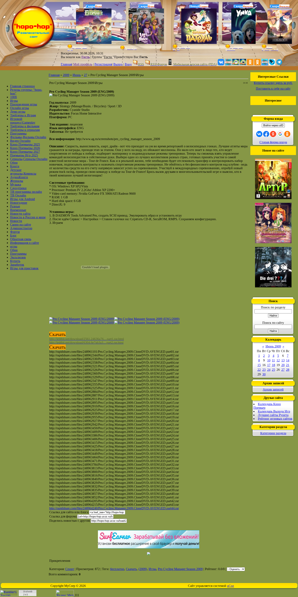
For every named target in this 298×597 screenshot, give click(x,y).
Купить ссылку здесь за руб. (273, 83)
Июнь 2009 (273, 346)
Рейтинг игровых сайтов (275, 418)
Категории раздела (273, 433)
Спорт (69, 569)
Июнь (77, 75)
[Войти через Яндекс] (273, 134)
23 (264, 369)
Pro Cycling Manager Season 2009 (180, 569)
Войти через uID (273, 125)
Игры (152, 569)
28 (287, 369)
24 (268, 369)
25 (273, 369)
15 (259, 365)
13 (283, 360)
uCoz (230, 585)
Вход (128, 64)
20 (283, 365)
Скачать (131, 569)
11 (273, 360)
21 (287, 365)
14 (287, 360)
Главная (66, 64)
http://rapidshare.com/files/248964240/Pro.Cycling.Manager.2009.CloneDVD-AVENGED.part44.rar (114, 508)
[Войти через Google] (280, 134)
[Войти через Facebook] (266, 134)
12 (278, 360)
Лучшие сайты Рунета (273, 415)
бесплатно (117, 569)
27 (85, 75)
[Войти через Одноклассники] (287, 134)
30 (264, 374)
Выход (117, 64)
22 (259, 369)
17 (268, 365)
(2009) (142, 569)
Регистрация (103, 64)
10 (268, 360)
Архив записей (273, 389)
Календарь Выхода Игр (274, 411)
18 (273, 365)
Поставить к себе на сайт (273, 88)
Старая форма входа (273, 142)
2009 (66, 75)
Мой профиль (82, 64)
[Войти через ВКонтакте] (259, 134)
